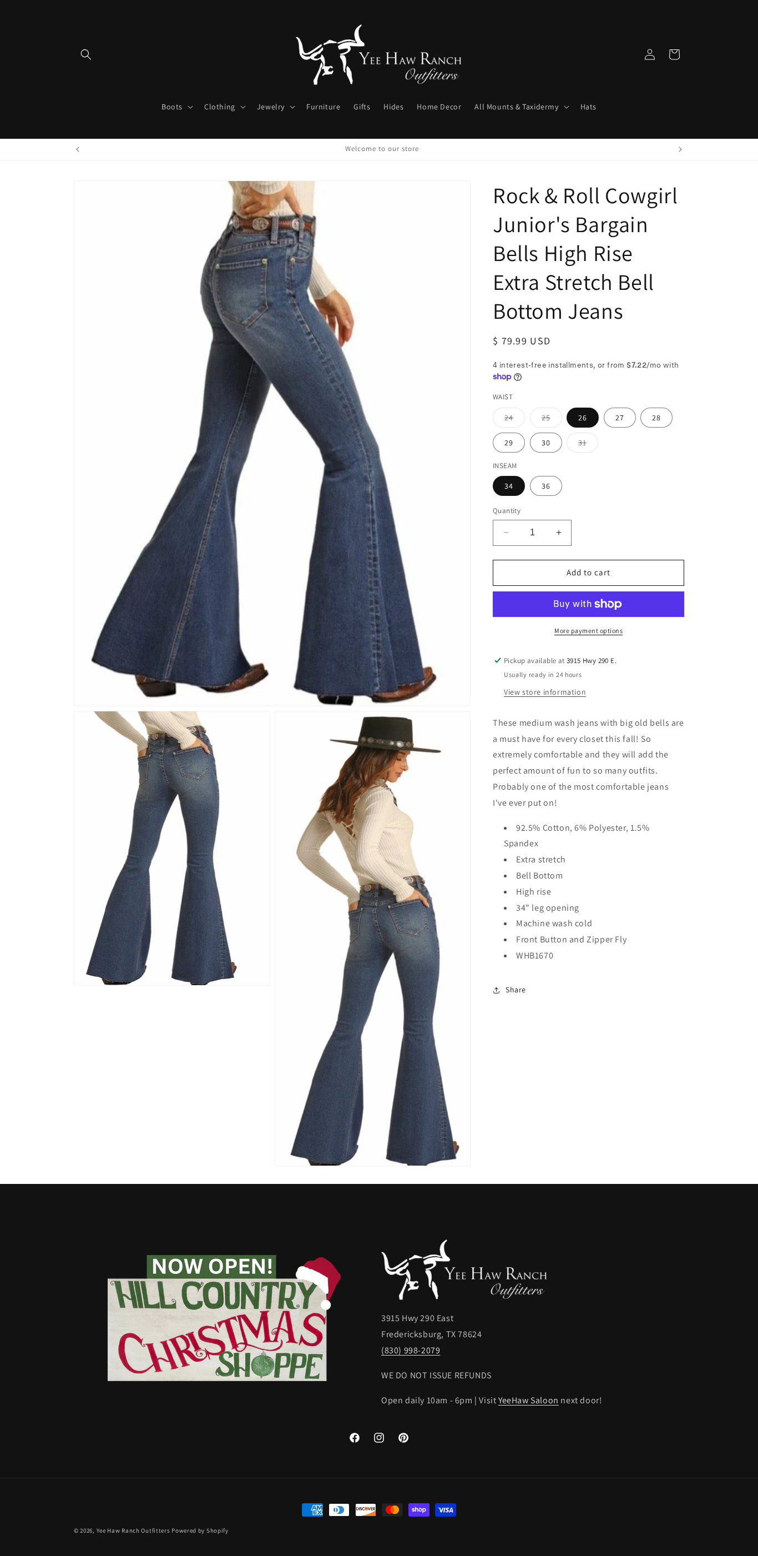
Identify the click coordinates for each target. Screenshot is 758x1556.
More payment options (588, 630)
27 (619, 418)
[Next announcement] (680, 149)
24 (514, 420)
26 (582, 418)
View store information (545, 692)
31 (588, 445)
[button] (86, 54)
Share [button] (516, 990)
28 (656, 418)
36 (546, 486)
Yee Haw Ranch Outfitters (133, 1530)
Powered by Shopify (200, 1530)
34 (508, 486)
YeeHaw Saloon (528, 1400)
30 (546, 443)
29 (508, 443)
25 (552, 420)
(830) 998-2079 (410, 1351)
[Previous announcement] (77, 149)
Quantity (507, 510)
